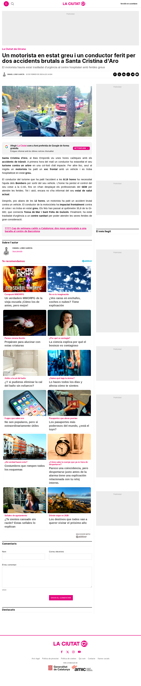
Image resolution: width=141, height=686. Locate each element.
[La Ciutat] (74, 4)
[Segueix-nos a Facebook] (61, 652)
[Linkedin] (124, 74)
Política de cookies (68, 659)
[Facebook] (115, 74)
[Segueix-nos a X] (67, 652)
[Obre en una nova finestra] (59, 668)
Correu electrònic (56, 551)
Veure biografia (17, 251)
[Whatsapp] (128, 74)
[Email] (137, 74)
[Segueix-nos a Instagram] (73, 652)
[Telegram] (133, 74)
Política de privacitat (50, 659)
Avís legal (36, 659)
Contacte (91, 659)
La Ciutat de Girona (14, 49)
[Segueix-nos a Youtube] (79, 652)
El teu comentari (9, 565)
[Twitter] (119, 74)
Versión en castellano (128, 4)
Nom (4, 551)
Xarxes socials (103, 659)
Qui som (82, 659)
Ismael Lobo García (15, 74)
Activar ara (80, 148)
